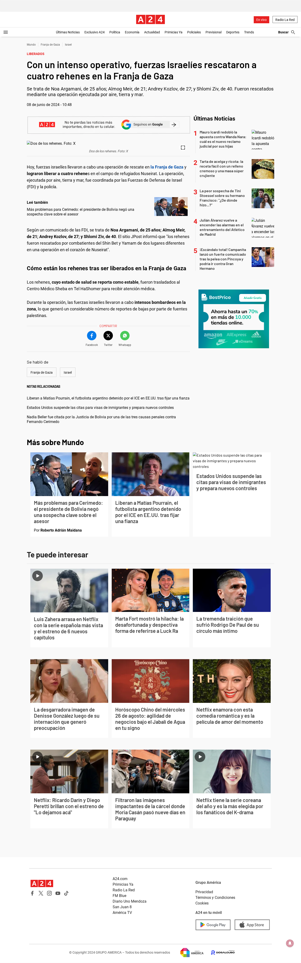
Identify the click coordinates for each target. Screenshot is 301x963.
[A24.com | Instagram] (49, 893)
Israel (68, 44)
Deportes (232, 32)
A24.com (120, 879)
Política (114, 32)
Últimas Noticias (68, 32)
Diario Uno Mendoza (130, 901)
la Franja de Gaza (167, 166)
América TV (122, 912)
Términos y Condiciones (215, 897)
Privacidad (204, 892)
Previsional (214, 32)
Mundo (31, 44)
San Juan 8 (122, 907)
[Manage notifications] (290, 943)
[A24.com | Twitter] (41, 893)
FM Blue (119, 895)
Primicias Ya (173, 32)
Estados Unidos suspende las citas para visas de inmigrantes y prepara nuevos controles (100, 407)
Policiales (194, 32)
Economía (132, 32)
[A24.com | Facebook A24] (32, 893)
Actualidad (152, 32)
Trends (249, 32)
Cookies (202, 903)
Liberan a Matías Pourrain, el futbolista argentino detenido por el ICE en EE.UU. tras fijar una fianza (108, 398)
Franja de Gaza (50, 44)
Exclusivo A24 (94, 32)
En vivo (261, 20)
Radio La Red (285, 20)
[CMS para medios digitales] (219, 952)
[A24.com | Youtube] (57, 893)
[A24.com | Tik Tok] (66, 893)
